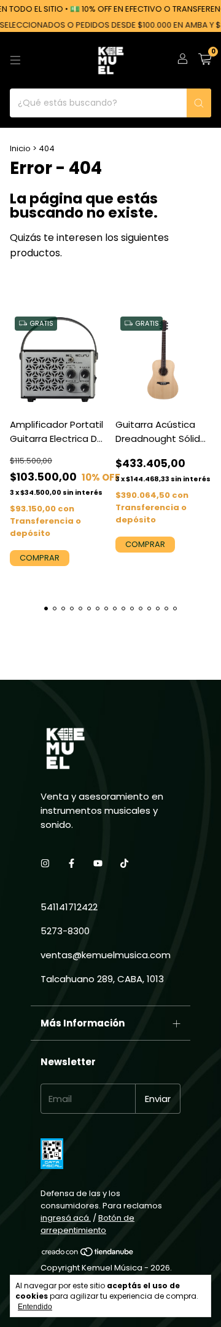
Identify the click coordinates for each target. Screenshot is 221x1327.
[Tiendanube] (88, 1254)
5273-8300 (65, 930)
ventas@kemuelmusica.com (106, 954)
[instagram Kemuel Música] (45, 863)
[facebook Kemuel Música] (71, 863)
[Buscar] (199, 103)
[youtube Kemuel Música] (98, 863)
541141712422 (69, 906)
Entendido (35, 1306)
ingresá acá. (66, 1218)
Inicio (20, 148)
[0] (204, 60)
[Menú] (15, 60)
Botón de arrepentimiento (87, 1224)
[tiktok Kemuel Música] (124, 863)
